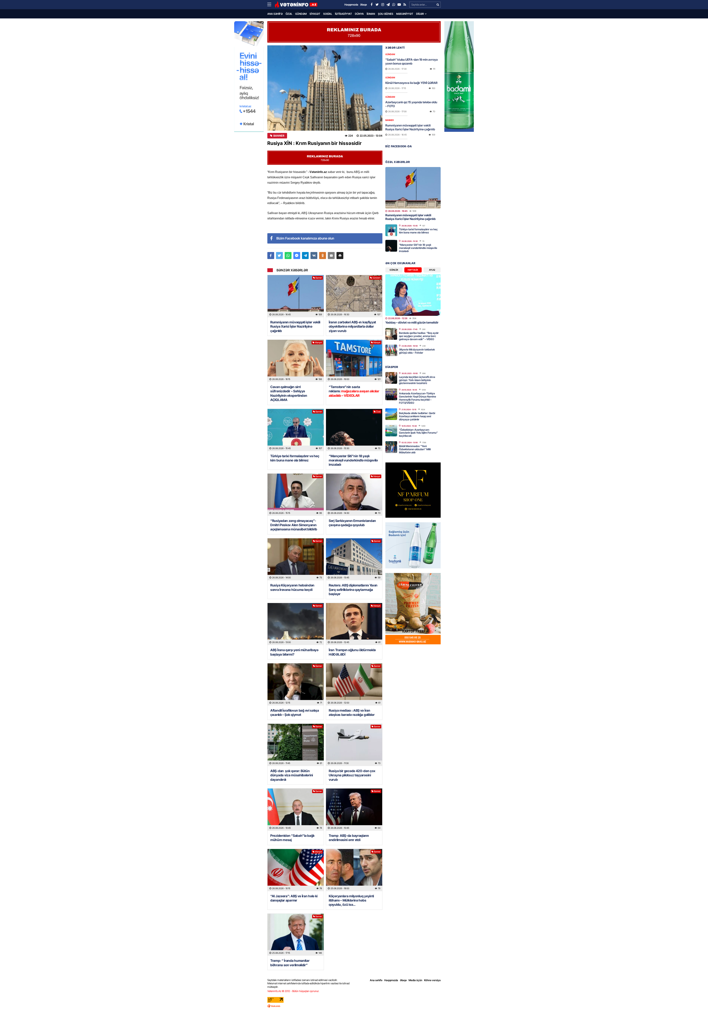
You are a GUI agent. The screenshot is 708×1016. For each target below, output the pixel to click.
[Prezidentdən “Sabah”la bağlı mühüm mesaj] (296, 810)
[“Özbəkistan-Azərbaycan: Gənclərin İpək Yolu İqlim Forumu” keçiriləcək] (391, 430)
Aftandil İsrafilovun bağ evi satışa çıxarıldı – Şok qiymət (294, 712)
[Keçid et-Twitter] (377, 4)
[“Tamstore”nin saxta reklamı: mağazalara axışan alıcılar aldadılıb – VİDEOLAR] (354, 361)
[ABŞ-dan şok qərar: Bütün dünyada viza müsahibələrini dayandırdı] (296, 745)
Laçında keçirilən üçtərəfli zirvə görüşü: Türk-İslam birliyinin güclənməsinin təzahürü (417, 380)
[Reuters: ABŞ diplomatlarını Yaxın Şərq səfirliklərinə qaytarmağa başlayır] (354, 559)
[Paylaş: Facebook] (270, 255)
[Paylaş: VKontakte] (313, 255)
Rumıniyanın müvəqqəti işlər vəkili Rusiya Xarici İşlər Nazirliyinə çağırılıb (295, 326)
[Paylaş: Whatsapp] (288, 255)
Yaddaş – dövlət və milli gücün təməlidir (411, 322)
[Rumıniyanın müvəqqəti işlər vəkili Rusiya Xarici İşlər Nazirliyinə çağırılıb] (296, 296)
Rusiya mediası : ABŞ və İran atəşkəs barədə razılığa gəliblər (351, 712)
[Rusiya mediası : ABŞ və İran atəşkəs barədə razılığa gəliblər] (354, 684)
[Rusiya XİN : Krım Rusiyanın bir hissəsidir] (324, 88)
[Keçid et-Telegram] (388, 4)
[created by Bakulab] (354, 1006)
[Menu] (271, 4)
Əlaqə (403, 980)
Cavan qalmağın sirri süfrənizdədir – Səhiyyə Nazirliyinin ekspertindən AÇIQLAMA (288, 393)
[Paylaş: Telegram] (305, 255)
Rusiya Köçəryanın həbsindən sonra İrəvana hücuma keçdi (292, 587)
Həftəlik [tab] (413, 269)
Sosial (327, 13)
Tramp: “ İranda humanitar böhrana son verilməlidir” (290, 963)
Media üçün (415, 980)
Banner (278, 135)
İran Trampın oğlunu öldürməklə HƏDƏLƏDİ (352, 652)
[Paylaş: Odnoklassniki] (322, 255)
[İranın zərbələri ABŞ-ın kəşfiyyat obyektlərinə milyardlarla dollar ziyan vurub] (354, 296)
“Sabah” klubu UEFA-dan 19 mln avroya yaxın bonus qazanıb (411, 61)
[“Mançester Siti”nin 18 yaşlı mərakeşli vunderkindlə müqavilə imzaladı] (354, 430)
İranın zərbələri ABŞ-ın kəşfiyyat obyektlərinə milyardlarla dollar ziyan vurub (352, 326)
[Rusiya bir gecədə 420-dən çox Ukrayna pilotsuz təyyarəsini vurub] (354, 745)
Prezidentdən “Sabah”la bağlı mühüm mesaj (292, 838)
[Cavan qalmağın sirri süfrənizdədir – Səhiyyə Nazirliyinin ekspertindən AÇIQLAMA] (296, 361)
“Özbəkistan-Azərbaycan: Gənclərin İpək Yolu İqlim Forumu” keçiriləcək (418, 432)
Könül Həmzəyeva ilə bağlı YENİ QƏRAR (411, 83)
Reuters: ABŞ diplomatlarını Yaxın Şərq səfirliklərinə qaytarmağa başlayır (353, 589)
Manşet (318, 342)
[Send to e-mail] (331, 255)
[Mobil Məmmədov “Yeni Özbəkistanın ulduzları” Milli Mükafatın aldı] (391, 447)
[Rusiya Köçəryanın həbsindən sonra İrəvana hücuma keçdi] (296, 559)
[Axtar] (437, 4)
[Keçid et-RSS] (404, 4)
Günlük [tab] (394, 269)
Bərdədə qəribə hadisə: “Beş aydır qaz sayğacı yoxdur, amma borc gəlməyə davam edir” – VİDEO (419, 336)
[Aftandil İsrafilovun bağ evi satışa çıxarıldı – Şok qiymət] (296, 684)
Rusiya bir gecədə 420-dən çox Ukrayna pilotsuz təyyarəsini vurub (352, 775)
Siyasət (315, 13)
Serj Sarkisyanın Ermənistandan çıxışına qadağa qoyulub (352, 523)
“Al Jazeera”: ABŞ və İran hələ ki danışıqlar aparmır (293, 898)
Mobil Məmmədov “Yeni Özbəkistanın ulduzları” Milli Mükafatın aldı (415, 449)
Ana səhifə (275, 13)
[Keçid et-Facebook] (371, 4)
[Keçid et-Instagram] (382, 4)
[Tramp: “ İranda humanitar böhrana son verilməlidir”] (296, 935)
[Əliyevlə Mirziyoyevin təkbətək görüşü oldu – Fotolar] (391, 350)
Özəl (289, 13)
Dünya (359, 13)
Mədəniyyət (404, 13)
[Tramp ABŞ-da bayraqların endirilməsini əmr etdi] (354, 810)
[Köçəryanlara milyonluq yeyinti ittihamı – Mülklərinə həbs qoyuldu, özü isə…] (354, 870)
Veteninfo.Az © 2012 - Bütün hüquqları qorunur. (293, 991)
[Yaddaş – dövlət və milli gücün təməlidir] (413, 295)
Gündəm (301, 13)
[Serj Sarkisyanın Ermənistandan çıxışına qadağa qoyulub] (354, 495)
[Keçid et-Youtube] (399, 4)
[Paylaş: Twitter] (279, 255)
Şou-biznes (385, 13)
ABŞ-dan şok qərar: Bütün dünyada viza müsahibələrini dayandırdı (291, 775)
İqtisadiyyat (343, 13)
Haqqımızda (391, 980)
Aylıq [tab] (432, 269)
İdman (371, 13)
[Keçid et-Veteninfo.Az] (296, 5)
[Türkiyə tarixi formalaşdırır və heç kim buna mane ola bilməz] (296, 430)
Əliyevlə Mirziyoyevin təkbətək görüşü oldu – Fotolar (417, 351)
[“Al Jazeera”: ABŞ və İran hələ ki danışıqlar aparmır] (296, 870)
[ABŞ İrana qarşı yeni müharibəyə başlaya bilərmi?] (296, 624)
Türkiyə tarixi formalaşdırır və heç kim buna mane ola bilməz (294, 458)
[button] (339, 255)
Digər (420, 13)
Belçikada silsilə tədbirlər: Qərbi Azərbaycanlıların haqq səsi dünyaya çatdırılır (417, 416)
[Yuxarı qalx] (698, 1006)
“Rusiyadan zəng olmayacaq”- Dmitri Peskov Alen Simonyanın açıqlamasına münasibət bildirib (293, 525)
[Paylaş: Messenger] (296, 255)
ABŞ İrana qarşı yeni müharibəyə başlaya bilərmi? (294, 652)
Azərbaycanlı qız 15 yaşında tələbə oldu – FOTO (411, 104)
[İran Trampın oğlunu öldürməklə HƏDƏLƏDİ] (354, 624)
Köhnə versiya (432, 980)
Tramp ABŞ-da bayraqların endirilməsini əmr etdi (349, 838)
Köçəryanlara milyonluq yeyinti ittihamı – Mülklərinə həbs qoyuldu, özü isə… (351, 900)
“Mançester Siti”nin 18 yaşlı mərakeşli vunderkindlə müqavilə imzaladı (353, 460)
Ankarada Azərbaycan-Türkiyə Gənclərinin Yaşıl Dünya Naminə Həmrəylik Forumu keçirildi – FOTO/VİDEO (417, 398)
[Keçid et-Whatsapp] (393, 4)
